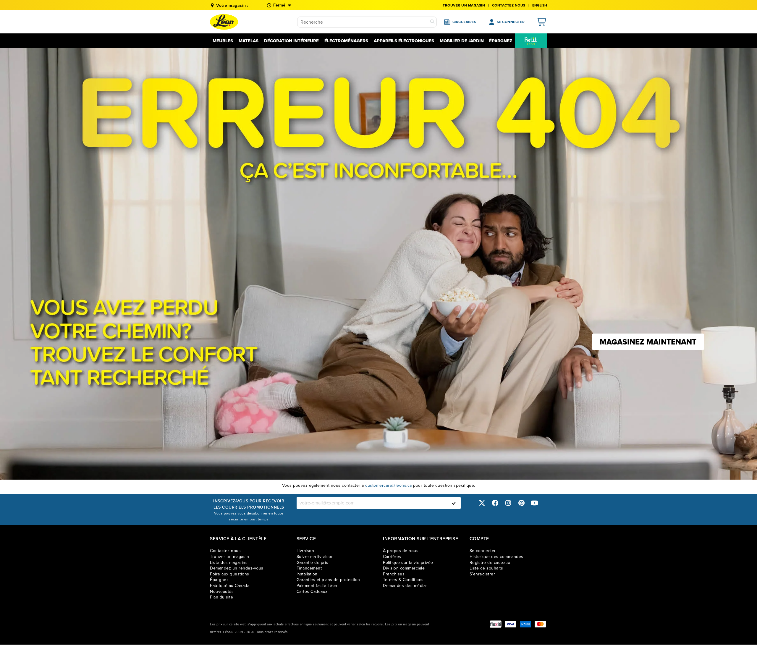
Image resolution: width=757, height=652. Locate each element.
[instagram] (508, 503)
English (539, 5)
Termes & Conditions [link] (403, 580)
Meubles (223, 41)
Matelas (248, 41)
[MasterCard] (540, 624)
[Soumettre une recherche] (432, 22)
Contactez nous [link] (508, 5)
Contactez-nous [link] (225, 551)
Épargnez (500, 41)
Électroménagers (346, 41)
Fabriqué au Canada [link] (229, 586)
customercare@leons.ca (388, 485)
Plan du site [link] (221, 597)
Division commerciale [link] (404, 568)
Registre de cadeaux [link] (490, 562)
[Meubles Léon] (224, 22)
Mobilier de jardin (462, 41)
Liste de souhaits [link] (486, 568)
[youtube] (535, 503)
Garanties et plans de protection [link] (328, 580)
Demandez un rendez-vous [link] (236, 568)
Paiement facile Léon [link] (317, 586)
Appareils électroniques (404, 41)
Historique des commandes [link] (496, 557)
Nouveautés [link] (222, 591)
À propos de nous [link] (400, 551)
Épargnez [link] (219, 580)
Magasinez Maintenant (648, 341)
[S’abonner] (454, 503)
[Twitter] (482, 503)
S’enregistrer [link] (482, 574)
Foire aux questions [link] (229, 574)
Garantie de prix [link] (312, 562)
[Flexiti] (496, 624)
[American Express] (525, 624)
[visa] (510, 624)
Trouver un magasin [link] (464, 5)
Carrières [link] (392, 557)
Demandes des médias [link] (405, 586)
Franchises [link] (394, 574)
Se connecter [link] (483, 551)
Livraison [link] (305, 551)
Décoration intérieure (291, 41)
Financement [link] (309, 568)
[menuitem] (531, 40)
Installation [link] (307, 574)
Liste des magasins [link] (229, 562)
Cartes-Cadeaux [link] (312, 591)
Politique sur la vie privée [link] (408, 562)
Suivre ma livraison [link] (315, 557)
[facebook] (495, 503)
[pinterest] (521, 503)
